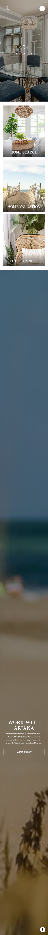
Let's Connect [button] (24, 752)
